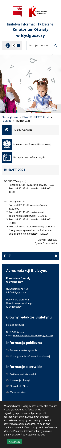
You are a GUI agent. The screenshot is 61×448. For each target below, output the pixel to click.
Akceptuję (15, 442)
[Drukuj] (5, 255)
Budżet (7, 120)
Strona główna (10, 117)
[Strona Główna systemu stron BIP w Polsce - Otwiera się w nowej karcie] (17, 11)
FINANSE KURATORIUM (35, 117)
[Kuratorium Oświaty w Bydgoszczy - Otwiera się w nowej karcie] (38, 11)
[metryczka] (56, 256)
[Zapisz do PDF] (10, 255)
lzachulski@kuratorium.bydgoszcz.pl (33, 335)
